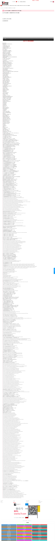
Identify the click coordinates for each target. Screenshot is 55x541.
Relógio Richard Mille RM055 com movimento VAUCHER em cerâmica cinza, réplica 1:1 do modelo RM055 (12, 343)
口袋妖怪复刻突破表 (4, 125)
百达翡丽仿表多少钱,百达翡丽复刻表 (6, 123)
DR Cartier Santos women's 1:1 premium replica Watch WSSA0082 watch (9, 367)
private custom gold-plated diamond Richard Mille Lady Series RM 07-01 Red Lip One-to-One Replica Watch (13, 279)
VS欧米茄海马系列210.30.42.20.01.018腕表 (7, 299)
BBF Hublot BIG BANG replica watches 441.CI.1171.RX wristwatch (9, 456)
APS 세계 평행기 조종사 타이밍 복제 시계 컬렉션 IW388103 (8, 334)
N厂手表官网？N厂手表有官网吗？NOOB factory (7, 66)
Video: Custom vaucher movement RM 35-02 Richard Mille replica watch (9, 415)
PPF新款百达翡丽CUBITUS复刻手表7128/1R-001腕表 (8, 216)
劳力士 (9, 5)
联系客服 (1, 501)
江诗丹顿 (20, 5)
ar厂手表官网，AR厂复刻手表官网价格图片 (7, 58)
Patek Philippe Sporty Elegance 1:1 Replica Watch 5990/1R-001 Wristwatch (10, 228)
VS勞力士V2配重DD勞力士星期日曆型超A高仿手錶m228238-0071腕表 (9, 257)
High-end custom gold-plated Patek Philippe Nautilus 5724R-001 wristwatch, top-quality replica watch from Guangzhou (14, 364)
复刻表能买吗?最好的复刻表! (5, 75)
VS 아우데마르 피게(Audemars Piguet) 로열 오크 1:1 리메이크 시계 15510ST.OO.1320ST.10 (11, 283)
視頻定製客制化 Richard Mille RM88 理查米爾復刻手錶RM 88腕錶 (9, 489)
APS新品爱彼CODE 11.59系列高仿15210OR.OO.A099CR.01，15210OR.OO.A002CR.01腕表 (11, 160)
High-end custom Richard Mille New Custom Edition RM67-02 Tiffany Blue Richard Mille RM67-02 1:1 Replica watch (13, 402)
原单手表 (40, 529)
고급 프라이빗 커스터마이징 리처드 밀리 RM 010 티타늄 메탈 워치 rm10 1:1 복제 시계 (10, 316)
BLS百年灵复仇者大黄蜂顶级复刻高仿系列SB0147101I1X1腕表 (8, 155)
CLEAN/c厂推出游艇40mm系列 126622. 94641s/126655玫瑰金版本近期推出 (10, 135)
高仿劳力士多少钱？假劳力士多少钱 (6, 59)
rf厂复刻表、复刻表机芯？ (5, 87)
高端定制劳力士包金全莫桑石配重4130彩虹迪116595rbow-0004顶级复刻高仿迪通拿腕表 (11, 144)
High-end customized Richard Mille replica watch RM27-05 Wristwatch (9, 413)
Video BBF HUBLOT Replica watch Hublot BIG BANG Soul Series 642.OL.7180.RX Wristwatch (11, 430)
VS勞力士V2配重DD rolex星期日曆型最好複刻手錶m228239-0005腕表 (9, 258)
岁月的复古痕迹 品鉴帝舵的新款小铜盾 (6, 46)
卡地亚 (4, 5)
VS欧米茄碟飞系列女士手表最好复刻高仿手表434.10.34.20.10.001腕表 (9, 168)
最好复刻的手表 (4, 113)
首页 (1, 5)
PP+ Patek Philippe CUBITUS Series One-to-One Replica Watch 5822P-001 (10, 233)
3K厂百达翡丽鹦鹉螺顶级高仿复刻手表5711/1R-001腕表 (8, 151)
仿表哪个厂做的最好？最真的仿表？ (6, 76)
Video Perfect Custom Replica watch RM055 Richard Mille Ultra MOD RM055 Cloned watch (11, 418)
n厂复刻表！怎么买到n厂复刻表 (5, 92)
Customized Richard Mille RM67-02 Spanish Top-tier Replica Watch (9, 252)
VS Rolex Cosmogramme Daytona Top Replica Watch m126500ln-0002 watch (10, 219)
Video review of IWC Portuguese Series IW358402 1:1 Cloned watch (9, 379)
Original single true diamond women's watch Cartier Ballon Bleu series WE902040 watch (11, 368)
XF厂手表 (24, 529)
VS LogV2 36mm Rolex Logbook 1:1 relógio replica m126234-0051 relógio (10, 271)
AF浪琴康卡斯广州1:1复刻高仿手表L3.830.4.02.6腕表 (8, 360)
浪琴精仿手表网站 (39, 535)
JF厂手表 (9, 529)
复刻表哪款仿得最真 (4, 104)
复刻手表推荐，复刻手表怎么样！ (6, 100)
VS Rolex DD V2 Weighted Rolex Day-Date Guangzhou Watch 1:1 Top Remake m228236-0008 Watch (12, 248)
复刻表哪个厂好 (4, 126)
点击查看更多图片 (5, 20)
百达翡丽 (18, 5)
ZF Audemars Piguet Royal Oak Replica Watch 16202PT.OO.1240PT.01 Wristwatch (10, 203)
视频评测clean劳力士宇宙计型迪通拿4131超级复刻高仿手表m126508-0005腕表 (10, 185)
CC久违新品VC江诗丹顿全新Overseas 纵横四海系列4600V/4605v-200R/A (9, 139)
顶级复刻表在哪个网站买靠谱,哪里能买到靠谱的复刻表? (8, 96)
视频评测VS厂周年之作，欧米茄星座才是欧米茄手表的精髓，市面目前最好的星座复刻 (10, 71)
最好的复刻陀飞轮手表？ (5, 105)
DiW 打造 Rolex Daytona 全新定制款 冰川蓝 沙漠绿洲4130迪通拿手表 (9, 159)
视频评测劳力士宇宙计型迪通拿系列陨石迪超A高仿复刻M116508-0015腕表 (9, 180)
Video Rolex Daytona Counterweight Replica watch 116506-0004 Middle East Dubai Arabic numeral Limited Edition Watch (14, 460)
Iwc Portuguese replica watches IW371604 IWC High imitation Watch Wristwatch (10, 469)
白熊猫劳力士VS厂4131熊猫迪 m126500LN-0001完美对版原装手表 (9, 410)
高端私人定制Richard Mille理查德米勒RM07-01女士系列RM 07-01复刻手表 (9, 329)
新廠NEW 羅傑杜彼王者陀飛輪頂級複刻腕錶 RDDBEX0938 (8, 288)
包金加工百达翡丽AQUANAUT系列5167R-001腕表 (7, 358)
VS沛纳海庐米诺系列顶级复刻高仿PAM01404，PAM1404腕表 (8, 186)
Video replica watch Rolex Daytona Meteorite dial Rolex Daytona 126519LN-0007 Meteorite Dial (12, 434)
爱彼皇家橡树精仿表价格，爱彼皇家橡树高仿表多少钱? (8, 63)
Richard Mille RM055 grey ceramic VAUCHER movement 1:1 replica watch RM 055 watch (11, 341)
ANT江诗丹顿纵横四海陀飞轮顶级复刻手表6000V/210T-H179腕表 (9, 350)
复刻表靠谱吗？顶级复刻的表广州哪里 (6, 80)
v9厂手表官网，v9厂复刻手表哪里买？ (6, 79)
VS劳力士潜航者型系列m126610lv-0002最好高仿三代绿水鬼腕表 (8, 292)
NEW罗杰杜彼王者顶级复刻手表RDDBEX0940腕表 (7, 295)
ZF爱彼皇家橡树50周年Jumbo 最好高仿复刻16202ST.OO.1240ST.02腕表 (9, 182)
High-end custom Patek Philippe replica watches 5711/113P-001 (9, 468)
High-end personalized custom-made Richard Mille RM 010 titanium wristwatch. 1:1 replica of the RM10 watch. (13, 317)
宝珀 (25, 5)
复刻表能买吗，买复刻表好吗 (5, 127)
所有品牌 (3, 5)
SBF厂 (24, 537)
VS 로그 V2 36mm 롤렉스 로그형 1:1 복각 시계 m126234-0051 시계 (9, 270)
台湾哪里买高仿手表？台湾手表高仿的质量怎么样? (7, 62)
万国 (7, 5)
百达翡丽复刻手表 (39, 528)
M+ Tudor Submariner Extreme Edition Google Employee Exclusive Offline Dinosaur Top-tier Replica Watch (13, 384)
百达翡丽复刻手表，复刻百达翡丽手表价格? (7, 101)
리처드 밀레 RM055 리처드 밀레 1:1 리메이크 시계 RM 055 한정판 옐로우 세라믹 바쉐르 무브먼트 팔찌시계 (12, 326)
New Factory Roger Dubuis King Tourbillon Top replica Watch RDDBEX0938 (10, 287)
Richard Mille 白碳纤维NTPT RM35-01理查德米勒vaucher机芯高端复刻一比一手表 (10, 392)
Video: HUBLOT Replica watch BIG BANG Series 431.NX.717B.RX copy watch (10, 464)
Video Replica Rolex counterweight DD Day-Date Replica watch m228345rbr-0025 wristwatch (11, 453)
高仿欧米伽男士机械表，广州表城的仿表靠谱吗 (7, 131)
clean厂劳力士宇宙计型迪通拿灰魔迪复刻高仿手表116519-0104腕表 (9, 148)
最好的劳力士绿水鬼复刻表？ (5, 93)
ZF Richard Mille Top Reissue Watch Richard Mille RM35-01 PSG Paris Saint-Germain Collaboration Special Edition (13, 207)
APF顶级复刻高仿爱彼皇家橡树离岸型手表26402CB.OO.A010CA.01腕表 (9, 194)
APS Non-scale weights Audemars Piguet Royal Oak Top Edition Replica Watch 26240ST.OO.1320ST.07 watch (13, 220)
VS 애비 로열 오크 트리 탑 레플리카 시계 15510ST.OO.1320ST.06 (8, 282)
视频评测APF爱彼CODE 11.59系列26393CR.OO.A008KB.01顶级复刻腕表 (9, 354)
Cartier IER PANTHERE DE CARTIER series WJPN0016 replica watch (9, 478)
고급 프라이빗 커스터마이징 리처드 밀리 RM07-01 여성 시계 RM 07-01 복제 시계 (10, 330)
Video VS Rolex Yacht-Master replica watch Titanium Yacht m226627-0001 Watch (10, 426)
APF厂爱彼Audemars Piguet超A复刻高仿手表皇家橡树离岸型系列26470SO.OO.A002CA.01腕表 (11, 193)
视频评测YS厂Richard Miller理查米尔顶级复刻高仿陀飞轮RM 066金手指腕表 (9, 152)
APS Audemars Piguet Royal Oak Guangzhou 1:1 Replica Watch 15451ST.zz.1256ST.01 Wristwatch (12, 214)
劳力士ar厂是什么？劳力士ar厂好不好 (6, 67)
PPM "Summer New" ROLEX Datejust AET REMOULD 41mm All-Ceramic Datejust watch (11, 363)
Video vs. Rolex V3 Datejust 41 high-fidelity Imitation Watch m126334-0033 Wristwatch (11, 451)
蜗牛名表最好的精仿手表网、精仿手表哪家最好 (7, 50)
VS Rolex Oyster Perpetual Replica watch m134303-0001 (8, 473)
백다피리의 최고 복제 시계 (5, 274)
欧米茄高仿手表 (24, 530)
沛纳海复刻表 (39, 530)
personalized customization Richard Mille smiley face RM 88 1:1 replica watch (10, 236)
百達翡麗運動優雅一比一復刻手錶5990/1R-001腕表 (7, 227)
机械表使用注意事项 (40, 501)
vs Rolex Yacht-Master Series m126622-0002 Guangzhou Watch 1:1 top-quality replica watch (11, 388)
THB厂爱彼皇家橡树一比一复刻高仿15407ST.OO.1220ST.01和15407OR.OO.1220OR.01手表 (11, 143)
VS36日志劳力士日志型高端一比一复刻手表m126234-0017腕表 (8, 393)
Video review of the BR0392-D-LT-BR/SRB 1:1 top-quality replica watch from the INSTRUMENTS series (12, 372)
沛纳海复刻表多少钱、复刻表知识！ (6, 89)
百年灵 (24, 5)
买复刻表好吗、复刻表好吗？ (5, 88)
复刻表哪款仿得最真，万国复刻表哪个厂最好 (7, 114)
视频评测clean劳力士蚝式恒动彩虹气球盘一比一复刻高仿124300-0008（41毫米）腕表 (10, 142)
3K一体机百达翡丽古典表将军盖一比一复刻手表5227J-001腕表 (8, 309)
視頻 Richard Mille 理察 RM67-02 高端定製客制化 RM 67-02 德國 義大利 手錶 (10, 486)
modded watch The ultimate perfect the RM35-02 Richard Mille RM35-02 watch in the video (11, 490)
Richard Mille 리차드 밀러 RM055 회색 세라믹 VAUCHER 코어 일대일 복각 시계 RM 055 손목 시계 (11, 342)
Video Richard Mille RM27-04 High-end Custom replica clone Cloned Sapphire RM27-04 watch (11, 422)
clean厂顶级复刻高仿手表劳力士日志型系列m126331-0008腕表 (8, 189)
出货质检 (14, 501)
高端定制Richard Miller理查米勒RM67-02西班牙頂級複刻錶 (8, 253)
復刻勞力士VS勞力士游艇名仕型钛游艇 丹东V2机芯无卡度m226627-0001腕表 (10, 405)
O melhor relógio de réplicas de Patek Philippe (7, 275)
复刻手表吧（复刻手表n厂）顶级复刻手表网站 (7, 54)
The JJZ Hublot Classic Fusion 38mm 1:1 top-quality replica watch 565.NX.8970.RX (10, 385)
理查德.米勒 (29, 5)
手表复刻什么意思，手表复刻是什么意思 (6, 118)
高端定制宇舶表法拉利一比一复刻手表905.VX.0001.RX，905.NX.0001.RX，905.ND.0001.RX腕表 (12, 389)
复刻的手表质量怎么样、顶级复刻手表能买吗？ (7, 83)
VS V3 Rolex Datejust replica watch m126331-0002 (7, 482)
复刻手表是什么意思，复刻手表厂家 (6, 121)
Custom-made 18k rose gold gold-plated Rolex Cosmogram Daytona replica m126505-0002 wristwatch (12, 210)
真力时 (13, 5)
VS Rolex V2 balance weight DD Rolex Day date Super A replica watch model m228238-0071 (11, 244)
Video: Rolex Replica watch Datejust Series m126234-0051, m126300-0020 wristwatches (11, 439)
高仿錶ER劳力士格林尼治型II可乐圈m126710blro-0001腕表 (8, 409)
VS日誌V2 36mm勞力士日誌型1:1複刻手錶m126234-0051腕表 (8, 269)
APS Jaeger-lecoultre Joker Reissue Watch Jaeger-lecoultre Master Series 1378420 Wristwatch (11, 206)
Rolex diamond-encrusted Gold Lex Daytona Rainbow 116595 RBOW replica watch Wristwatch (11, 472)
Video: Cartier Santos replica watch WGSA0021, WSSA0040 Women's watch (10, 436)
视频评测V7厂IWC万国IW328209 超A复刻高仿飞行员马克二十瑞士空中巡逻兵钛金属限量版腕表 (11, 176)
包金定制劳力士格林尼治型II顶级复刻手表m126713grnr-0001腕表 (9, 211)
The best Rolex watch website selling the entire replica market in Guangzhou (10, 278)
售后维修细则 (40, 502)
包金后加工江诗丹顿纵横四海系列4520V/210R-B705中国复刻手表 (9, 362)
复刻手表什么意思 (4, 106)
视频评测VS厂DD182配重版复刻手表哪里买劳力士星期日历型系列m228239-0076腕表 (10, 396)
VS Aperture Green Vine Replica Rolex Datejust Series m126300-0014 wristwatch (10, 199)
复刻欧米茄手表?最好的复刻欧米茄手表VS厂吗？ (7, 70)
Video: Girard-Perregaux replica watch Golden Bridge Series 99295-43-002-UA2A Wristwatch (11, 435)
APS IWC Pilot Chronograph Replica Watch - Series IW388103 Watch (9, 333)
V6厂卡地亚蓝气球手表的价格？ (5, 84)
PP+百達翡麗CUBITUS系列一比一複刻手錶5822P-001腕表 (8, 235)
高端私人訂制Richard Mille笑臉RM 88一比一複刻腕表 (7, 237)
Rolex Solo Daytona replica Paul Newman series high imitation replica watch (10, 477)
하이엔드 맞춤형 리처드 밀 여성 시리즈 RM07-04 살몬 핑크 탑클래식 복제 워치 (9, 320)
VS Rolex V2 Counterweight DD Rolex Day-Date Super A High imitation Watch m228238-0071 (11, 249)
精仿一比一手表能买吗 (5, 49)
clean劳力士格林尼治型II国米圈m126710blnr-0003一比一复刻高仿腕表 (9, 165)
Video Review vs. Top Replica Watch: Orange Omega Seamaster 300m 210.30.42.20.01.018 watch (12, 371)
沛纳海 (10, 5)
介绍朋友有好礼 (27, 501)
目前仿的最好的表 (4, 110)
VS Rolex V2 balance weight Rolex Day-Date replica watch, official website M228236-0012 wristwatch (12, 245)
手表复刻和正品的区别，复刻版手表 (6, 117)
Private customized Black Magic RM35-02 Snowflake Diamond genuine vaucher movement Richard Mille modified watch (14, 398)
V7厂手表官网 (24, 528)
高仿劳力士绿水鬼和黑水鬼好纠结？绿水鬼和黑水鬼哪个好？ (8, 68)
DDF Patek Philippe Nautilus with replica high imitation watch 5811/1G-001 (10, 198)
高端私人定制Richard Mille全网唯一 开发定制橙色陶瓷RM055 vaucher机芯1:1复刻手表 (10, 305)
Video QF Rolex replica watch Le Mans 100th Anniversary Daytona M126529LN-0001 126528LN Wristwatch (13, 431)
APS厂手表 (39, 537)
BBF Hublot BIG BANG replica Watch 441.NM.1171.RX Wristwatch (9, 457)
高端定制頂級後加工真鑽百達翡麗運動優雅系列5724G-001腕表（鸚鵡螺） (9, 231)
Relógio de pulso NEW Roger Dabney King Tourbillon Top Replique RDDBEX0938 (10, 290)
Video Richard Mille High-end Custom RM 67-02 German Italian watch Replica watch (10, 417)
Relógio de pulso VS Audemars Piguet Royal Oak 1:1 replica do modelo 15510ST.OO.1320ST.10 (12, 286)
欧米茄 (6, 5)
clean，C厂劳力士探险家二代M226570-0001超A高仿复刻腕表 (8, 172)
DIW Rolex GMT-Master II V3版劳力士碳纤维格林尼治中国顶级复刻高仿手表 (9, 359)
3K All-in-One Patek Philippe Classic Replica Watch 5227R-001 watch (9, 312)
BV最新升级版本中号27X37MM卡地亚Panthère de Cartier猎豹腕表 (9, 138)
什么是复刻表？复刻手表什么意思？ (6, 72)
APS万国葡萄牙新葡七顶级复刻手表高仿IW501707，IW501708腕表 (9, 156)
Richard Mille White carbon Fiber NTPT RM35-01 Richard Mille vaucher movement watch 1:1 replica (12, 397)
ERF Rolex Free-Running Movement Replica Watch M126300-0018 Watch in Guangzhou (11, 261)
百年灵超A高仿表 (9, 528)
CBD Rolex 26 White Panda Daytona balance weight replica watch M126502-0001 (10, 347)
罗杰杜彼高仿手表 (39, 536)
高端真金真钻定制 (9, 535)
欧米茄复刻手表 (9, 536)
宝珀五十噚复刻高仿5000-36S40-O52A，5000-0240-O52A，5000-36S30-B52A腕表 (10, 190)
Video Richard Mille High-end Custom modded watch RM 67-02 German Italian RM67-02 (11, 485)
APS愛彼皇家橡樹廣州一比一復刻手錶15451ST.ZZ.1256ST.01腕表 (9, 215)
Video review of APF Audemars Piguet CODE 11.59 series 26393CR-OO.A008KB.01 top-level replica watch (13, 355)
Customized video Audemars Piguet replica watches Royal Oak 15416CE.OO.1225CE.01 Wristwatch (12, 447)
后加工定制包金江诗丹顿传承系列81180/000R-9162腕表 (8, 307)
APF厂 (9, 537)
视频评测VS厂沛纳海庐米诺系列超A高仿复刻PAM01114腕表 (8, 178)
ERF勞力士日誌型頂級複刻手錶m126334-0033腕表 (7, 262)
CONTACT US (2, 502)
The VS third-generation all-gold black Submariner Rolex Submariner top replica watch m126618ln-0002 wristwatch (13, 197)
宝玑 (26, 5)
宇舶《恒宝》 (15, 5)
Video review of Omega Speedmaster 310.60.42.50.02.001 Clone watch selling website (11, 381)
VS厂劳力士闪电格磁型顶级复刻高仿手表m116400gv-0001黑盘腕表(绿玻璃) (9, 164)
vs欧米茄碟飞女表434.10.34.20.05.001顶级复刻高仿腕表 (8, 169)
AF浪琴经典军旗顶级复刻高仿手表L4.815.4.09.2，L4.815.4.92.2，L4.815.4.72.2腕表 (10, 161)
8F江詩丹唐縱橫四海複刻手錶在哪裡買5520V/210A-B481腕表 (8, 224)
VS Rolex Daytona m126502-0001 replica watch (7, 481)
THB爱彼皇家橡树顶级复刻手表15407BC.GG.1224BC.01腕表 (8, 303)
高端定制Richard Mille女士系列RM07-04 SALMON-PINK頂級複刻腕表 (9, 254)
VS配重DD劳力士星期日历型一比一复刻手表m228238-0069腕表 (8, 291)
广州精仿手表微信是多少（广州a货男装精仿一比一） (7, 51)
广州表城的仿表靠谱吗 (5, 109)
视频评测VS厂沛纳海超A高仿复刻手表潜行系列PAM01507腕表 (8, 177)
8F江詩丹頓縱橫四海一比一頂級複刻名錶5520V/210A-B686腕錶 (8, 223)
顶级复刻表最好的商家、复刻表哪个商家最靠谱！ (7, 97)
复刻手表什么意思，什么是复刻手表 (6, 130)
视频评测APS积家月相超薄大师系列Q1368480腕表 (7, 304)
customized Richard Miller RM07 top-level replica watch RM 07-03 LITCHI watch (10, 250)
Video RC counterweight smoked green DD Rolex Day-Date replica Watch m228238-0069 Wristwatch (12, 452)
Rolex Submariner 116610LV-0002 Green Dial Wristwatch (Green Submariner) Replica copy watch (12, 470)
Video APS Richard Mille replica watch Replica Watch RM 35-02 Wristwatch (10, 414)
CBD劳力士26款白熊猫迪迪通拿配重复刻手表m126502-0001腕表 (9, 346)
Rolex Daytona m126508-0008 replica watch (7, 461)
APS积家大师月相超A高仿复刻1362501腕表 (7, 147)
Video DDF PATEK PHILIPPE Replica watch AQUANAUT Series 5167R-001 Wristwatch (11, 440)
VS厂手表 (9, 530)
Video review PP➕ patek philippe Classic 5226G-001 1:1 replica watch (9, 375)
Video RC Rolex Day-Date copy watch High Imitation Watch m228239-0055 (10, 427)
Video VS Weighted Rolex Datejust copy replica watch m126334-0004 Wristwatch (10, 448)
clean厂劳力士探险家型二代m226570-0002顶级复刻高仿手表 (8, 173)
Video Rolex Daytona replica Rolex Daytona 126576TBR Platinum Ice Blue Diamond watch (11, 444)
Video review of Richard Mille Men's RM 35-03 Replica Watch (8, 376)
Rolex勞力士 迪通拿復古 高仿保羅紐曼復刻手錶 (7, 474)
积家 (21, 5)
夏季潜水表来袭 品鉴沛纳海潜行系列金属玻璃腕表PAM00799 (8, 134)
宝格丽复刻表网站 (24, 535)
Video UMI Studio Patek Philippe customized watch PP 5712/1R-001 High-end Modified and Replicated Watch (13, 495)
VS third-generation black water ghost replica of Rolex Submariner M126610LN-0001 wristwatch (11, 240)
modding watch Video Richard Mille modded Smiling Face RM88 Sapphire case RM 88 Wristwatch (12, 491)
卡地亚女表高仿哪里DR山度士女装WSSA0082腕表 (7, 406)
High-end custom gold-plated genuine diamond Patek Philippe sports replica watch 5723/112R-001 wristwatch (13, 202)
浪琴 (22, 5)
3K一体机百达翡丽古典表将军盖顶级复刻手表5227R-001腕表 (8, 308)
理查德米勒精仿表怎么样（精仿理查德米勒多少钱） (7, 55)
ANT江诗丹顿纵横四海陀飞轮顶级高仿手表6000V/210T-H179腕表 (9, 351)
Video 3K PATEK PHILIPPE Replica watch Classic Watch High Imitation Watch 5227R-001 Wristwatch (12, 443)
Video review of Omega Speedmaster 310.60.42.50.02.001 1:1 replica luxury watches (11, 380)
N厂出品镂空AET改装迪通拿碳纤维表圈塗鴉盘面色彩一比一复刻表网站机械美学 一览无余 (11, 337)
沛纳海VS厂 (24, 536)
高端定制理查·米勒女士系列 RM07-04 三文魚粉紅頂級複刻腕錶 (8, 321)
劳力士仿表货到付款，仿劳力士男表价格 (6, 122)
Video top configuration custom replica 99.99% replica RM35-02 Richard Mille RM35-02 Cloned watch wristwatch (13, 419)
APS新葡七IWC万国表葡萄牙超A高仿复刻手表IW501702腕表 (8, 181)
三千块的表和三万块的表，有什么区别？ (6, 45)
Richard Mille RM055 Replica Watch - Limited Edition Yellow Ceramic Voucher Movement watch (11, 324)
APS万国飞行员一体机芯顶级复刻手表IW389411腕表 (7, 300)
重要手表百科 (27, 502)
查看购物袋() (51, 1)
